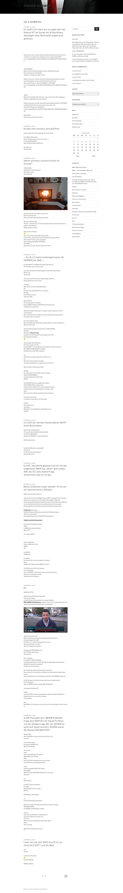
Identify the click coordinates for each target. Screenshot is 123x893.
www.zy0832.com (77, 74)
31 (78, 153)
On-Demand (75, 214)
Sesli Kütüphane (76, 233)
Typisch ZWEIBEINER (78, 51)
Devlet (79, 71)
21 (94, 147)
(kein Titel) (75, 39)
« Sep (77, 156)
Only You (74, 218)
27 (90, 150)
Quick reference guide (78, 227)
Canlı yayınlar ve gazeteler (79, 173)
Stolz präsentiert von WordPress (38, 889)
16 (74, 147)
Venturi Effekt (76, 236)
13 (90, 144)
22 (97, 147)
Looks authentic (76, 205)
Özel (73, 221)
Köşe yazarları (76, 202)
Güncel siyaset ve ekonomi (79, 189)
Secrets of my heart (77, 230)
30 (74, 153)
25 (82, 150)
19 (86, 147)
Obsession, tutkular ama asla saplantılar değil (84, 211)
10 (78, 144)
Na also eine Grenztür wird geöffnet (41, 128)
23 (74, 150)
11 (82, 144)
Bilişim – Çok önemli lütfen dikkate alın (82, 170)
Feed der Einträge (76, 120)
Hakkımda (75, 193)
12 (86, 144)
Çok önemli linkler (77, 176)
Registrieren (75, 114)
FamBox (74, 186)
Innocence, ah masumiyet (79, 199)
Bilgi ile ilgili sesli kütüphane (79, 167)
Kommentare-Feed (77, 124)
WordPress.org (76, 127)
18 (82, 147)
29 (98, 150)
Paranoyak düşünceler (78, 224)
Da (25, 587)
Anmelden (75, 117)
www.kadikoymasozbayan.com (80, 80)
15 (97, 144)
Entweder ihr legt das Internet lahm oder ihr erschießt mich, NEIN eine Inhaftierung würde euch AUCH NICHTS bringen (84, 181)
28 (94, 150)
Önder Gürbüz (37, 6)
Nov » (93, 156)
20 (90, 147)
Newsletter (75, 208)
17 (78, 147)
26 (86, 150)
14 (94, 144)
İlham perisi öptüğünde (78, 196)
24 (78, 150)
